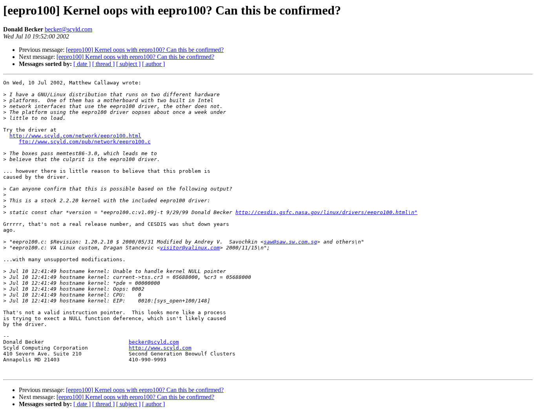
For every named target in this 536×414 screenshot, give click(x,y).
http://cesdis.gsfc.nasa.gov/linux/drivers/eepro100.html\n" (326, 212)
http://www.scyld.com (160, 348)
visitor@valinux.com (190, 248)
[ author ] (153, 63)
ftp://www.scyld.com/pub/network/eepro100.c (85, 142)
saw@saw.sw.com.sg (290, 242)
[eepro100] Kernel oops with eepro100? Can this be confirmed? (145, 49)
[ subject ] (128, 63)
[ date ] (82, 63)
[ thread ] (103, 63)
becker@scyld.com (68, 29)
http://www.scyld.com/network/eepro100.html (75, 136)
